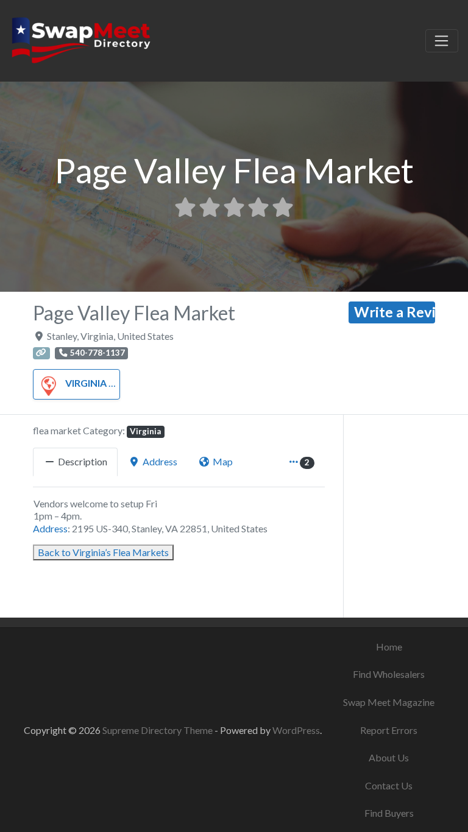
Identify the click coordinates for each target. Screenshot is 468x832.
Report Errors (388, 730)
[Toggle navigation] (441, 40)
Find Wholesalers (389, 674)
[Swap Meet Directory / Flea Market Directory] (81, 39)
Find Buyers (389, 813)
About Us (389, 757)
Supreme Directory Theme (158, 730)
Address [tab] (160, 461)
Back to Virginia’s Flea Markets (103, 552)
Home (389, 646)
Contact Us (389, 785)
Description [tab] (82, 461)
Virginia (86, 383)
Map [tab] (223, 461)
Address (50, 528)
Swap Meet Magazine (388, 702)
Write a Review (394, 311)
